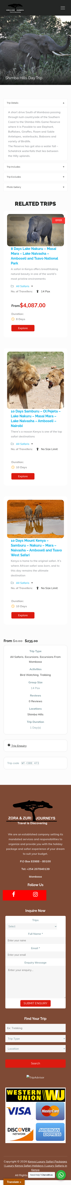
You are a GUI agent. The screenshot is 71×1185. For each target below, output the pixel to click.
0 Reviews (35, 701)
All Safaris (23, 286)
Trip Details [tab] (12, 103)
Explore (23, 328)
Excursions (31, 657)
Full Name (35, 933)
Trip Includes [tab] (13, 166)
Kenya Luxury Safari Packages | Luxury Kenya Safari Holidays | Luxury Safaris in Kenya (35, 1165)
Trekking (45, 675)
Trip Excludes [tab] (14, 177)
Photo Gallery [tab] (14, 187)
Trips (35, 920)
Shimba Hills (35, 714)
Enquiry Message (35, 962)
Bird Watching (29, 675)
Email (35, 948)
